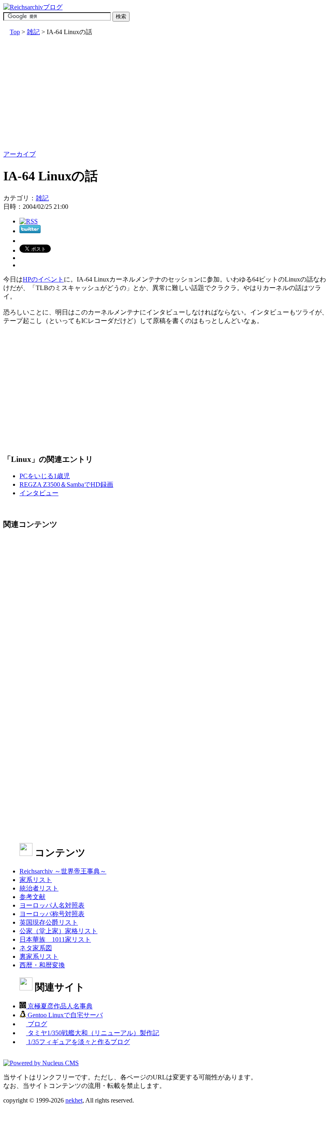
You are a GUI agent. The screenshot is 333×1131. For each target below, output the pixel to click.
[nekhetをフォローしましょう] (30, 231)
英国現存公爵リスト (48, 922)
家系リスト (35, 879)
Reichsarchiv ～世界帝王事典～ (62, 871)
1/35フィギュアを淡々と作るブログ (78, 1041)
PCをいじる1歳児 (44, 475)
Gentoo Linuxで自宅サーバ (64, 1015)
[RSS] (28, 221)
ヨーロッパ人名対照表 (51, 905)
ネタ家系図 (35, 948)
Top (15, 31)
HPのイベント (43, 279)
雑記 (33, 31)
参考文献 (32, 896)
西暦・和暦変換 (42, 965)
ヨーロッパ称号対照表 (51, 913)
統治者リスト (38, 888)
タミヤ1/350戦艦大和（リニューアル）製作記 (92, 1032)
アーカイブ (19, 154)
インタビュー (38, 493)
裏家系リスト (38, 956)
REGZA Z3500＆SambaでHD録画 (66, 484)
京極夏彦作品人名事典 (59, 1006)
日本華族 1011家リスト (55, 939)
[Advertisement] (166, 93)
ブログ (36, 1023)
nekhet (73, 1100)
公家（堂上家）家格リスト (58, 930)
